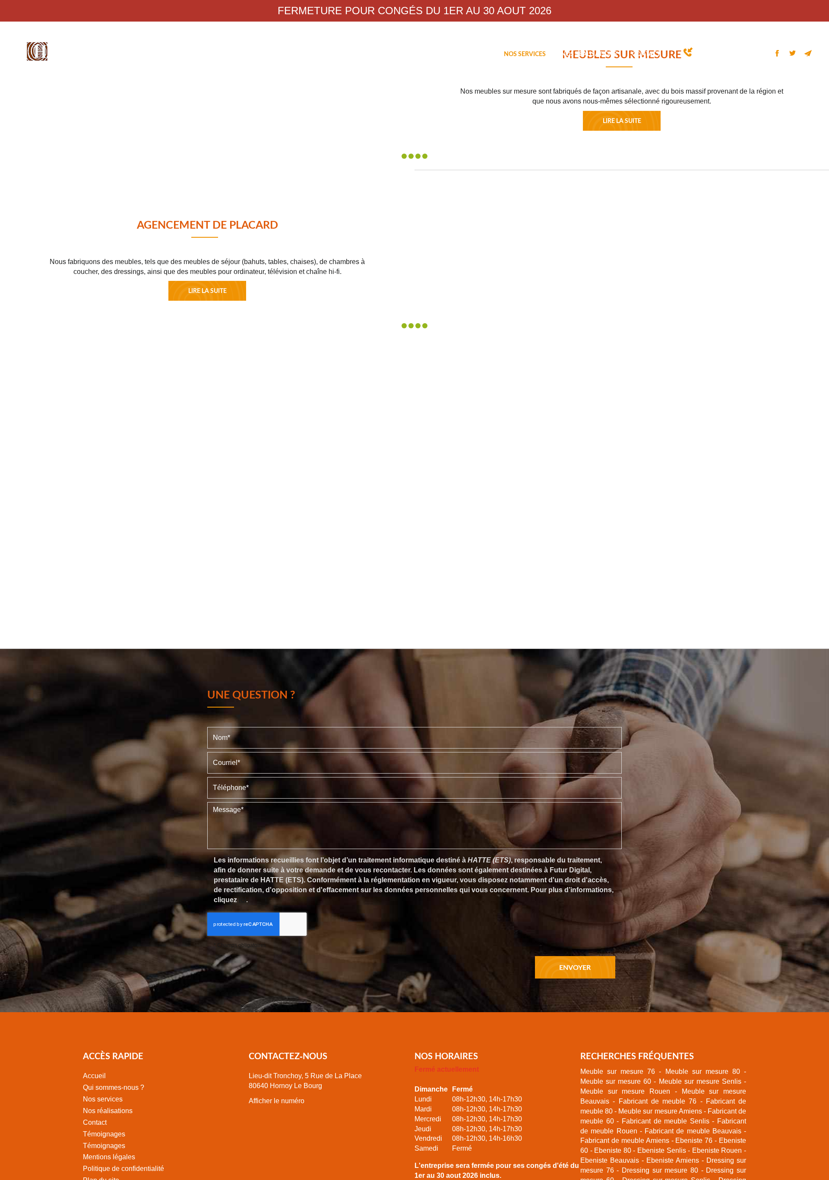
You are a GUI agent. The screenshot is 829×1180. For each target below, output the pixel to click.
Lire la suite (622, 120)
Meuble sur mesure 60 (615, 1081)
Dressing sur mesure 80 (660, 1170)
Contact (646, 53)
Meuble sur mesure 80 (702, 1071)
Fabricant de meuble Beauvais (693, 1131)
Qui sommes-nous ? (458, 53)
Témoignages (104, 1134)
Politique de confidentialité (123, 1168)
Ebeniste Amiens (672, 1160)
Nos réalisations (589, 53)
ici (242, 899)
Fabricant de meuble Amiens (624, 1140)
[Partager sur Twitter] (793, 53)
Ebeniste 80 (612, 1150)
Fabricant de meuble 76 (658, 1101)
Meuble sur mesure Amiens (660, 1111)
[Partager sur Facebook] (777, 53)
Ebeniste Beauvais (609, 1160)
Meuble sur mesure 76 (617, 1071)
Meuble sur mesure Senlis (700, 1081)
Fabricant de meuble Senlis (665, 1121)
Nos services (525, 53)
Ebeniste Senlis (661, 1150)
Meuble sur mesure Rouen (625, 1091)
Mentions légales (109, 1157)
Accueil (399, 53)
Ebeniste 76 (693, 1140)
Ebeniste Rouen (717, 1150)
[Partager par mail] (808, 53)
